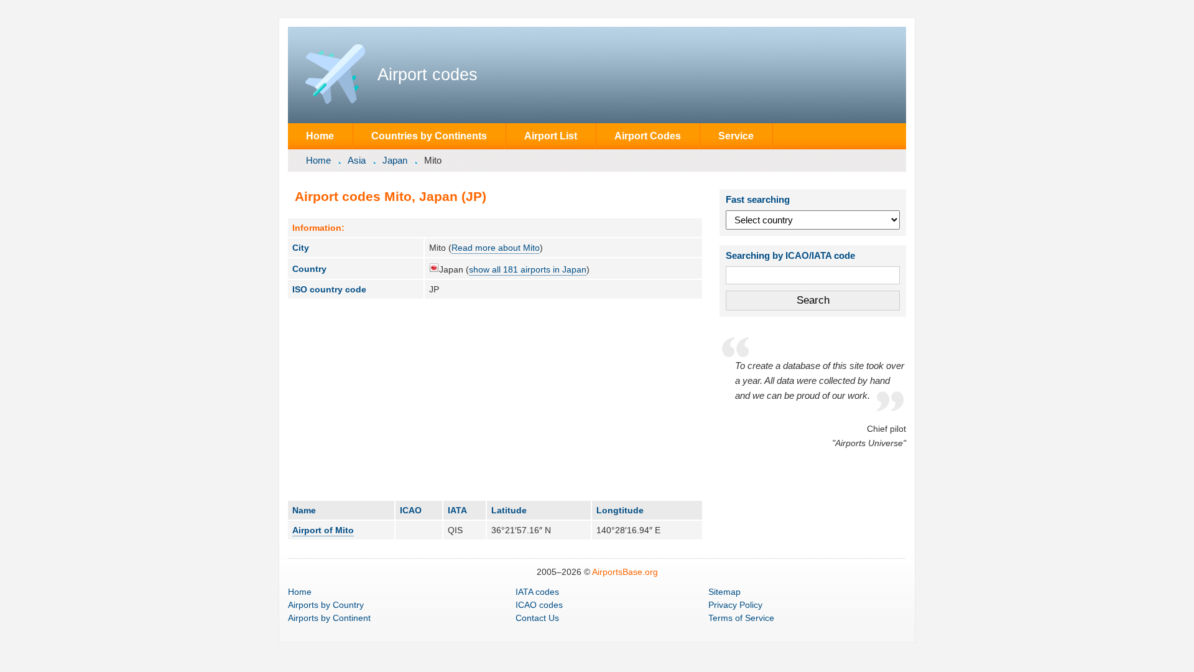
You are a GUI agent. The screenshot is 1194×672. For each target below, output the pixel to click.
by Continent (329, 618)
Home (320, 135)
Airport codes (427, 74)
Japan (394, 160)
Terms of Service (741, 618)
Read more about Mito (495, 248)
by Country (326, 605)
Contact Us (537, 618)
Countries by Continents (429, 135)
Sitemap (724, 592)
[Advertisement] (495, 399)
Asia (357, 160)
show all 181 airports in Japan (527, 269)
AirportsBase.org (625, 572)
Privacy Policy (735, 605)
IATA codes (537, 592)
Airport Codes (647, 135)
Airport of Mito (323, 530)
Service (736, 135)
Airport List (550, 135)
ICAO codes (539, 605)
